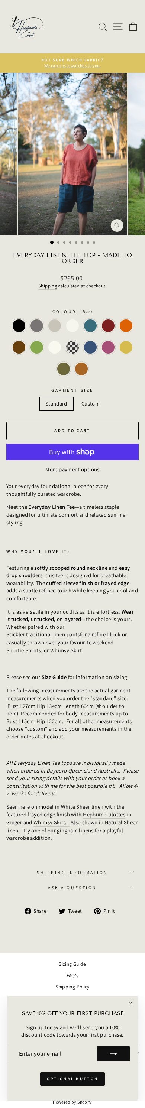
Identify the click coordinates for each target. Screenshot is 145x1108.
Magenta (108, 347)
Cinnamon (81, 368)
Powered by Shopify (72, 1102)
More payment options (72, 469)
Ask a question (72, 887)
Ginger (126, 347)
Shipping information (72, 872)
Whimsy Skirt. (51, 822)
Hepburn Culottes (104, 814)
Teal (90, 325)
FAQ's (73, 975)
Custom (90, 403)
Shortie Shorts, (24, 650)
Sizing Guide (72, 964)
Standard (56, 403)
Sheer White (54, 347)
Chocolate (19, 347)
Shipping (47, 286)
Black (19, 325)
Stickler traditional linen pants (43, 634)
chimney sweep (36, 325)
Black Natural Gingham (72, 347)
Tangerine (126, 325)
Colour (72, 311)
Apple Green (36, 347)
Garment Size (72, 390)
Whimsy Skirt (66, 650)
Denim (90, 347)
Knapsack (63, 368)
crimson (108, 325)
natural (54, 325)
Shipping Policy (72, 986)
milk (72, 325)
